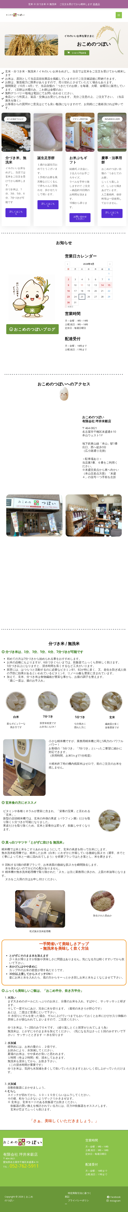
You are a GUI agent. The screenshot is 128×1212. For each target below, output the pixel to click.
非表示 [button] (96, 4)
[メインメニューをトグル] (119, 15)
